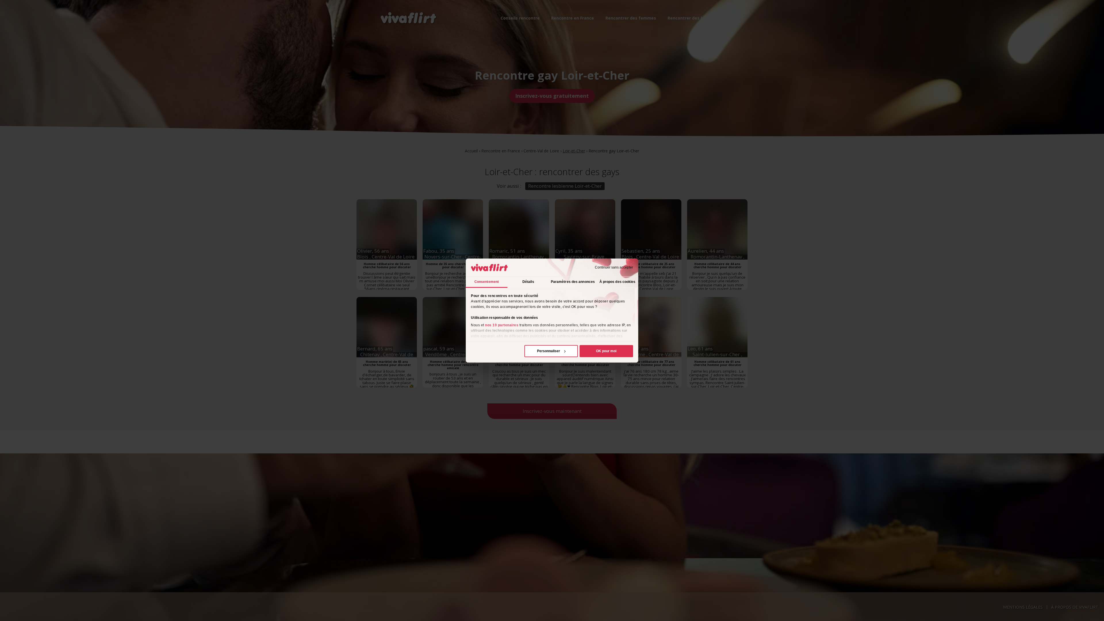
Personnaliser (548, 351)
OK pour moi (606, 351)
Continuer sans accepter (614, 267)
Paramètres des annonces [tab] (573, 282)
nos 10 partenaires (501, 325)
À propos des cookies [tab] (617, 282)
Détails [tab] (528, 282)
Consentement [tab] (486, 282)
